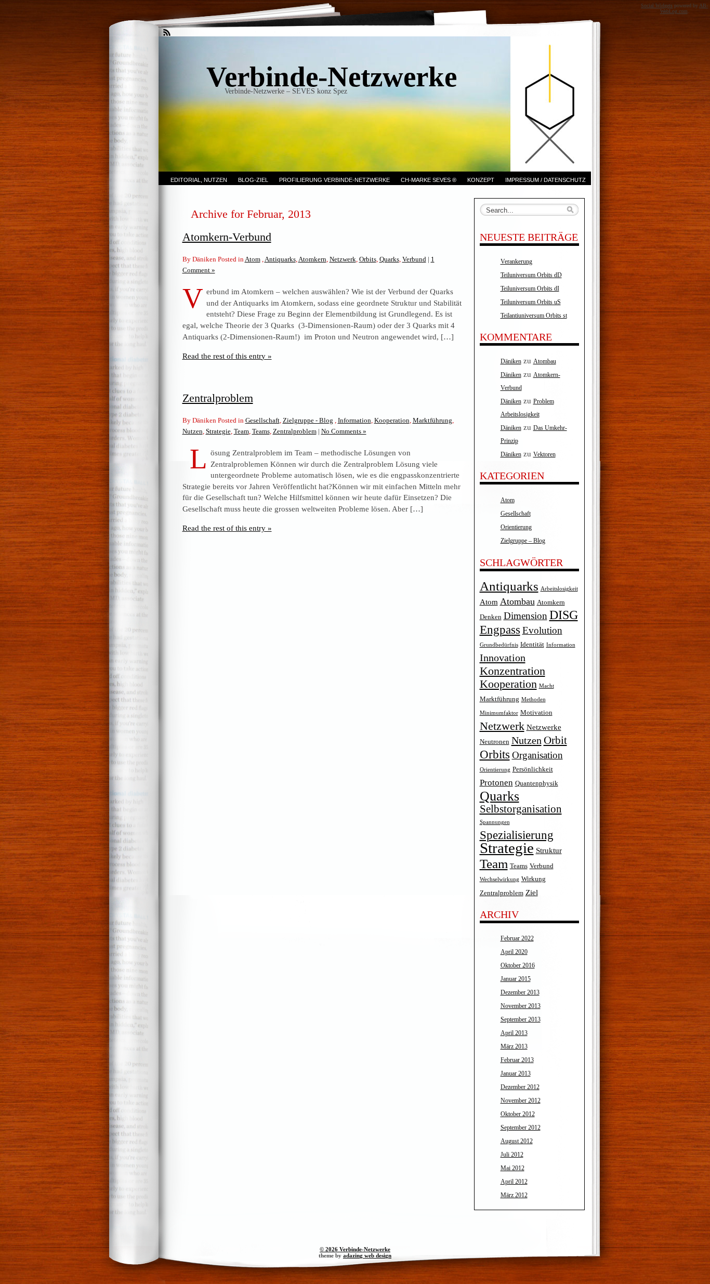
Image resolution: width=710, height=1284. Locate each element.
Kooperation (392, 420)
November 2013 (521, 1006)
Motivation (536, 712)
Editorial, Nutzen (198, 180)
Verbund (414, 259)
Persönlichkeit (532, 769)
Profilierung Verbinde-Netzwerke (334, 180)
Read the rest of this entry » (227, 355)
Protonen (496, 783)
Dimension (525, 615)
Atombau (544, 361)
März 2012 (514, 1195)
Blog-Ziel (253, 180)
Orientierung (516, 527)
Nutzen (192, 431)
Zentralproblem (217, 397)
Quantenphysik (536, 783)
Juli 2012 (512, 1154)
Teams (261, 431)
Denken (491, 617)
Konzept (480, 180)
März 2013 (514, 1046)
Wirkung (533, 879)
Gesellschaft (262, 420)
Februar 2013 (517, 1060)
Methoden (533, 699)
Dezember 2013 (520, 992)
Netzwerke (544, 727)
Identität (532, 644)
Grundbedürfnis (499, 645)
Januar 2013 (516, 1073)
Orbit (555, 740)
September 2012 (521, 1127)
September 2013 (521, 1019)
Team (241, 431)
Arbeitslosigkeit (559, 589)
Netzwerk (343, 259)
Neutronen (494, 741)
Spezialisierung (517, 835)
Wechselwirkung (499, 879)
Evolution (542, 630)
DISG (563, 615)
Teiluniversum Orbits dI (530, 288)
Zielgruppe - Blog (308, 420)
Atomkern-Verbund (226, 236)
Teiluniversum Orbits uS (531, 302)
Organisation (537, 755)
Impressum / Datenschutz (545, 180)
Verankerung (516, 261)
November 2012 (521, 1100)
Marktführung (432, 420)
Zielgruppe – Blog (523, 540)
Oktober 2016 (518, 965)
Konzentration (512, 670)
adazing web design (367, 1255)
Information (354, 420)
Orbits (367, 259)
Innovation (502, 657)
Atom (252, 259)
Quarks (389, 259)
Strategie (218, 431)
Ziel (531, 892)
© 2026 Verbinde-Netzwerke (355, 1249)
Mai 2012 (512, 1168)
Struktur (549, 850)
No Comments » (343, 431)
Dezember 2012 (520, 1087)
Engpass (500, 629)
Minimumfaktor (499, 713)
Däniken (511, 361)
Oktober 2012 (518, 1114)
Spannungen (495, 822)
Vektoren (544, 454)
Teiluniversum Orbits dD (531, 275)
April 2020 (514, 951)
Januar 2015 (516, 978)
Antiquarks (280, 259)
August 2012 (517, 1141)
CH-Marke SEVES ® (428, 180)
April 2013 (514, 1033)
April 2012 (514, 1181)
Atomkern (312, 259)
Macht (546, 686)
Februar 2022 (517, 938)
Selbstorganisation (521, 809)
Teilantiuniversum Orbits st (534, 315)
